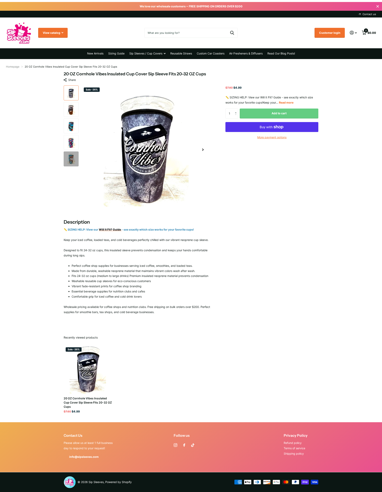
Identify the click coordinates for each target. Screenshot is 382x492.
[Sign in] (353, 32)
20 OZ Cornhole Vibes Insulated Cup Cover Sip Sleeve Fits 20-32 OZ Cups (88, 402)
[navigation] (71, 92)
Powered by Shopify (118, 482)
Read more (286, 102)
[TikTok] (192, 445)
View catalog (52, 32)
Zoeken (232, 33)
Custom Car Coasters (210, 53)
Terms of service (294, 448)
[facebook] (184, 445)
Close (377, 6)
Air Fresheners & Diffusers (246, 53)
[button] (203, 149)
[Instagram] (175, 445)
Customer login (329, 32)
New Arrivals (95, 53)
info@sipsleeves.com (84, 456)
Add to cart (279, 113)
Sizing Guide (116, 53)
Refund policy (293, 442)
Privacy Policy (296, 435)
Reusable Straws (181, 53)
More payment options (271, 137)
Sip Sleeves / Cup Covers (145, 53)
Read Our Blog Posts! (281, 53)
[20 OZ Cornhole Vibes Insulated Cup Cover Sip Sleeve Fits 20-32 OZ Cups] (88, 369)
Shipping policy (294, 453)
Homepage (12, 66)
